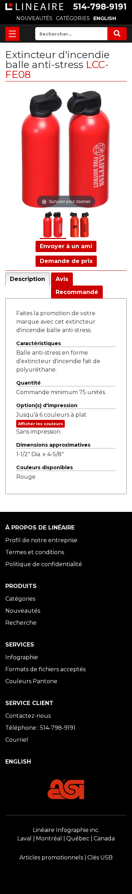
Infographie (21, 657)
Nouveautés (22, 610)
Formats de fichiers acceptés (45, 669)
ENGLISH (104, 18)
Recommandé (77, 292)
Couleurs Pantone (31, 681)
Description (27, 279)
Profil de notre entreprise (41, 540)
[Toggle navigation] (12, 34)
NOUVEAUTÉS (34, 18)
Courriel (16, 739)
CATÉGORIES (73, 18)
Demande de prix (66, 261)
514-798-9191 (100, 7)
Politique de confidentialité (43, 564)
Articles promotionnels (51, 857)
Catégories (20, 598)
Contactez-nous (28, 715)
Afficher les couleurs (40, 423)
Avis (62, 279)
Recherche (21, 622)
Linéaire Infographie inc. (66, 830)
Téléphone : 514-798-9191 (40, 727)
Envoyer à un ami (66, 246)
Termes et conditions (34, 552)
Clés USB (100, 857)
